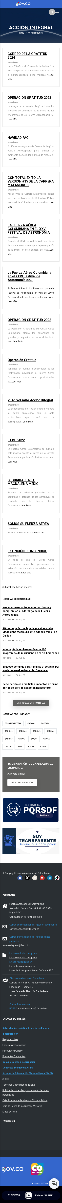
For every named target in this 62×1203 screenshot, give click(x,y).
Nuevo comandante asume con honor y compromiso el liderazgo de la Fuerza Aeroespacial (26, 611)
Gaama (46, 739)
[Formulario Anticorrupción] (31, 830)
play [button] (28, 1195)
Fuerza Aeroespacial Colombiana (33, 873)
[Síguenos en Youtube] (42, 877)
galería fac (13, 62)
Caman (34, 739)
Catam (21, 739)
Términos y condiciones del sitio (18, 1084)
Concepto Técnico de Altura (17, 1067)
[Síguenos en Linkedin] (49, 877)
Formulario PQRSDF (12, 1050)
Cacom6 (50, 731)
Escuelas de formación (14, 1045)
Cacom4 (23, 731)
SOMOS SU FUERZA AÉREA (28, 524)
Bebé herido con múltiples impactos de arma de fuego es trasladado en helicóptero (30, 686)
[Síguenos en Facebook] (19, 877)
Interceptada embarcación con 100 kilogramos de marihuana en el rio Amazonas (30, 651)
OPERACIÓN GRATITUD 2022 (29, 320)
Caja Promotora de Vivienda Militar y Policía (24, 1100)
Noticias (6, 619)
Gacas (31, 746)
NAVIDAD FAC (18, 137)
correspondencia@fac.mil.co (24, 929)
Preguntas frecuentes (13, 1056)
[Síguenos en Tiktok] (57, 877)
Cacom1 (31, 723)
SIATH (5, 1079)
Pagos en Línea (10, 1039)
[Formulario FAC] (31, 799)
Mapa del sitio (9, 1111)
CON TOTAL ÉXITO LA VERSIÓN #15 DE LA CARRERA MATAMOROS (31, 181)
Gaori (19, 746)
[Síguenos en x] (27, 877)
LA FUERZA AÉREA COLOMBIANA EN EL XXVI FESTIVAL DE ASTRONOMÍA (29, 228)
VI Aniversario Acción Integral (30, 400)
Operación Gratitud (22, 360)
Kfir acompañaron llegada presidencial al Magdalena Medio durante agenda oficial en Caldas (29, 632)
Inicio (21, 32)
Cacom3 (9, 731)
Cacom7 (8, 739)
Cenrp (43, 746)
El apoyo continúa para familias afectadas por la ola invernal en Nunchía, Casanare (31, 668)
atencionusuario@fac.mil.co (32, 1008)
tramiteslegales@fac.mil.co (16, 945)
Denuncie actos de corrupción (19, 1062)
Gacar (8, 746)
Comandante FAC (13, 723)
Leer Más (12, 119)
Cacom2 (45, 723)
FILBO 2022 (16, 440)
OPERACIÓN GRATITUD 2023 (29, 97)
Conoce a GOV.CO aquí (43, 1183)
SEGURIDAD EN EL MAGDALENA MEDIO (23, 482)
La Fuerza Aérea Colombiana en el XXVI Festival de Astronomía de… (29, 276)
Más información (22, 782)
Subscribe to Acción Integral (17, 587)
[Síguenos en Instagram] (34, 877)
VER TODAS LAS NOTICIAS (31, 702)
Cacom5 (37, 731)
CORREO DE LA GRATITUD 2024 (27, 55)
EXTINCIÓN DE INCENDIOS (27, 551)
